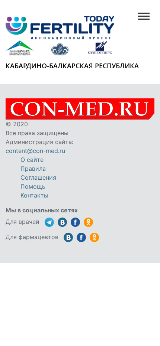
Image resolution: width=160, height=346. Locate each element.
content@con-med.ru (35, 150)
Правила (33, 168)
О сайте (32, 159)
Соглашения (38, 177)
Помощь (32, 186)
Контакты (34, 195)
